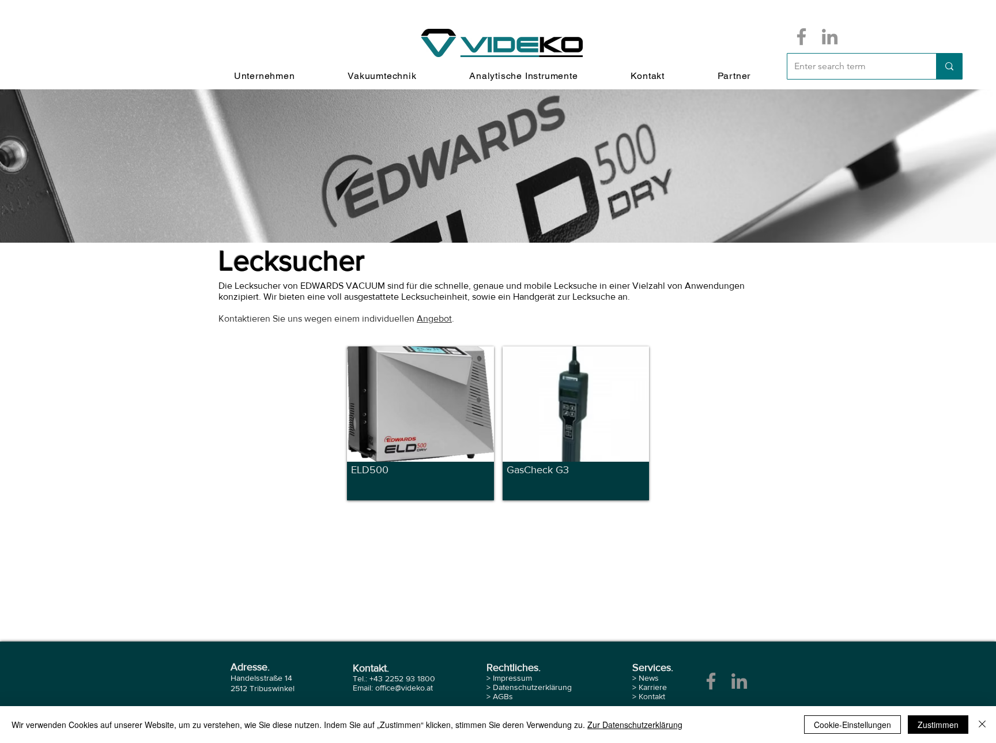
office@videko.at (404, 687)
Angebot (434, 318)
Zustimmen (938, 724)
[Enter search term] (949, 66)
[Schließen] (982, 724)
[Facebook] (801, 36)
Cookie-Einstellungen (852, 724)
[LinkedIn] (829, 36)
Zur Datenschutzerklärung (634, 724)
